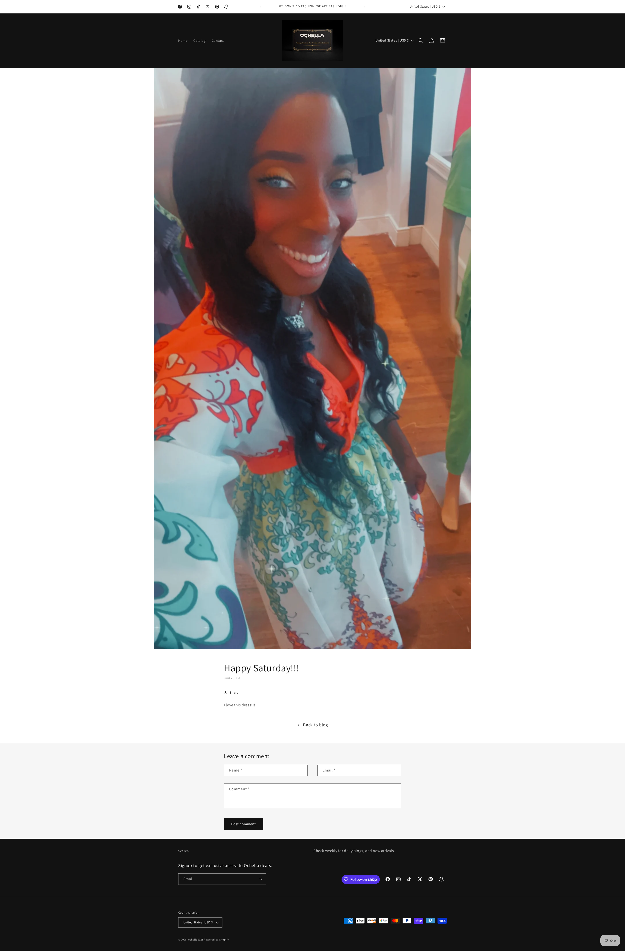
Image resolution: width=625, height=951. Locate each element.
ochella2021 (195, 939)
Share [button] (234, 692)
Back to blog (315, 725)
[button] (421, 40)
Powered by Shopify (216, 939)
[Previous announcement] (260, 6)
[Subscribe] (260, 879)
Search (183, 851)
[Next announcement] (364, 6)
